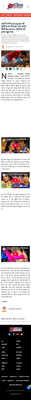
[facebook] (7, 69)
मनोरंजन (9, 19)
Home (4, 19)
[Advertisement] (15, 121)
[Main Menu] (4, 6)
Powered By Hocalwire (15, 394)
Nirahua (5, 301)
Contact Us (13, 376)
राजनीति (18, 341)
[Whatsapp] (14, 69)
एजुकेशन (18, 358)
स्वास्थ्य (3, 358)
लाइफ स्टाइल (5, 355)
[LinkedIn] (17, 69)
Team (3, 380)
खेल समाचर (19, 352)
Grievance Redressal (15, 385)
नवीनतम (18, 369)
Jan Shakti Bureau (15, 309)
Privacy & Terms (24, 376)
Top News (19, 363)
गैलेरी (3, 369)
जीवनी (3, 366)
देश (2, 341)
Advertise (11, 380)
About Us (5, 376)
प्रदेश (3, 347)
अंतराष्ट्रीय (4, 344)
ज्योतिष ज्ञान (4, 363)
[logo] (15, 6)
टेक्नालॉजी (18, 355)
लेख (17, 344)
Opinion (18, 366)
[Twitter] (10, 69)
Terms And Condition (22, 380)
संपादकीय (18, 347)
